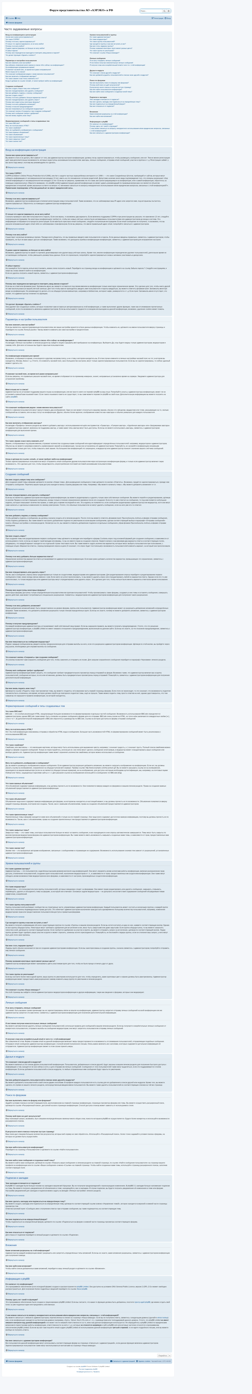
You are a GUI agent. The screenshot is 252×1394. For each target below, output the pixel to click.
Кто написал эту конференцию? (101, 124)
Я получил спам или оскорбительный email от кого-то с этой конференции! (117, 65)
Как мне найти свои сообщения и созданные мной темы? (111, 92)
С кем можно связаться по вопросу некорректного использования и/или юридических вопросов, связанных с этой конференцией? (130, 129)
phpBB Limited (83, 1287)
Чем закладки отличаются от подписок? (104, 99)
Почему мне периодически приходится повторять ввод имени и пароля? (33, 53)
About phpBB (82, 1289)
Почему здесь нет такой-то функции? (104, 126)
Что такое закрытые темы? (16, 139)
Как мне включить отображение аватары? (21, 76)
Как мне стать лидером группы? (101, 46)
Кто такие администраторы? (100, 37)
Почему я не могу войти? (15, 46)
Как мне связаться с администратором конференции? (110, 133)
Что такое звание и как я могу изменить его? (22, 78)
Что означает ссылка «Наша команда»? (104, 53)
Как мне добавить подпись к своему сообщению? (24, 93)
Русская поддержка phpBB (88, 1369)
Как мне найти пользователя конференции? (106, 89)
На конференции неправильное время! (20, 67)
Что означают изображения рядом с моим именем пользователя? (30, 74)
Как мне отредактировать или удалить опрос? (23, 100)
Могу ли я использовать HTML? (17, 125)
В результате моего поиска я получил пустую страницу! (110, 87)
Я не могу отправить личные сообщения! (105, 60)
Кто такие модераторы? (98, 39)
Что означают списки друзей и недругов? (105, 73)
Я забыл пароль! (12, 50)
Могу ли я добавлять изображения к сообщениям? (24, 130)
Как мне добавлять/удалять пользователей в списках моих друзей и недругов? (119, 75)
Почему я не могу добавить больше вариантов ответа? (26, 97)
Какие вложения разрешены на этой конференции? (109, 114)
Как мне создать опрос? (14, 95)
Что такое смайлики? (13, 128)
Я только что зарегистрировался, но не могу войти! (25, 44)
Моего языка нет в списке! (15, 72)
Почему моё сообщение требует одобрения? (22, 113)
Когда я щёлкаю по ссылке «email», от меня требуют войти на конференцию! (34, 81)
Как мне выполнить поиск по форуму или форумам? (109, 83)
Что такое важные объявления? (17, 132)
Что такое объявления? (14, 134)
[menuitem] (17, 18)
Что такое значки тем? (14, 141)
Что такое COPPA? (12, 39)
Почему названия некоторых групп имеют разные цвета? (111, 48)
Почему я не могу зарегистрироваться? (20, 41)
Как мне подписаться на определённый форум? (107, 104)
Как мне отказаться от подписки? (102, 106)
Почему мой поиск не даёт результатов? (105, 85)
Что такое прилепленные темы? (17, 137)
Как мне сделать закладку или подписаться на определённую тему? (115, 102)
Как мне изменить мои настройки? (18, 63)
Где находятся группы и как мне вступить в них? (108, 44)
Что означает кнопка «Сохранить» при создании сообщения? (28, 111)
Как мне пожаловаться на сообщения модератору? (24, 109)
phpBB (13, 397)
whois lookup (162, 1318)
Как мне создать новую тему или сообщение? (23, 88)
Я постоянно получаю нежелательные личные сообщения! (111, 63)
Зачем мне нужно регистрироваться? (19, 37)
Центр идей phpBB (142, 1302)
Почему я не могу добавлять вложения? (20, 104)
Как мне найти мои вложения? (101, 116)
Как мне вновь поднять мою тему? (18, 115)
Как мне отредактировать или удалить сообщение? (24, 91)
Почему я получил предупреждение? (19, 106)
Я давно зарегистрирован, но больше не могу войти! (25, 48)
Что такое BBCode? (13, 123)
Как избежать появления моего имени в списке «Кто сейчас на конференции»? (35, 65)
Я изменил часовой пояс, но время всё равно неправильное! (28, 69)
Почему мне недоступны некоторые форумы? (23, 102)
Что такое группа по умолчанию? (102, 50)
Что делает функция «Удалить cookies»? (21, 55)
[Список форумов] (6, 6)
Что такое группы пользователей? (102, 41)
